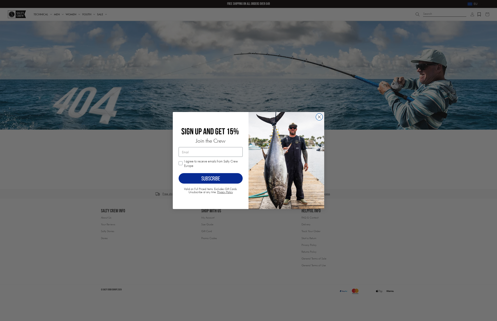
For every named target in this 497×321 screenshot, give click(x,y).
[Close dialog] (319, 117)
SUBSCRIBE (210, 178)
